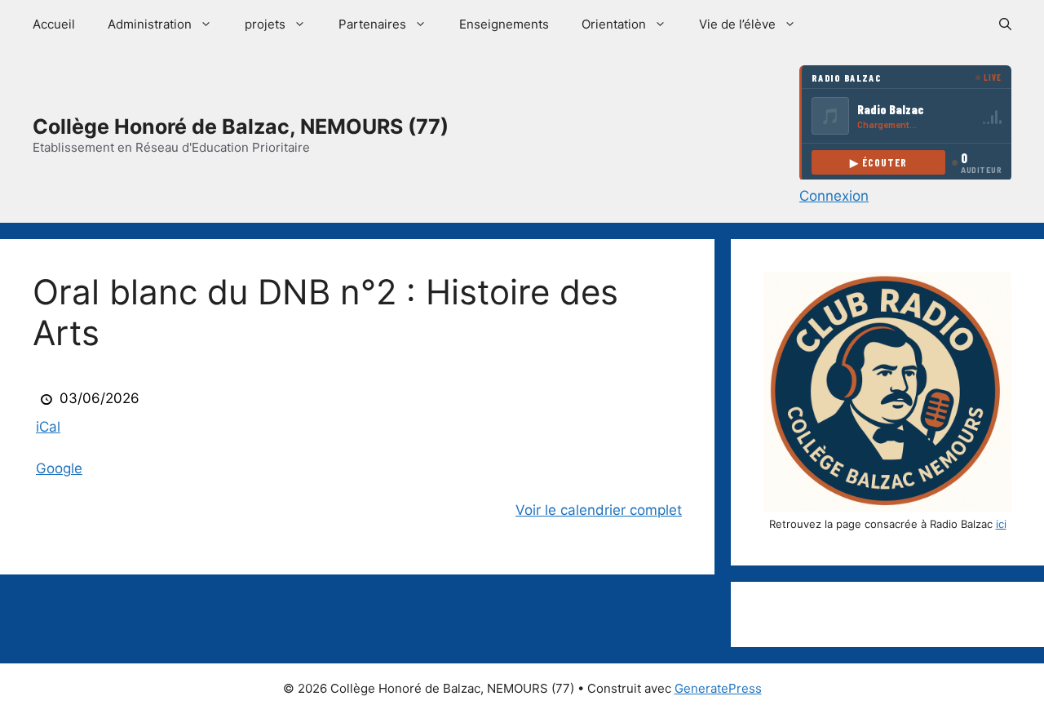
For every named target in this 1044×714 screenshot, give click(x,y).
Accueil (54, 24)
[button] (1005, 24)
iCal (48, 427)
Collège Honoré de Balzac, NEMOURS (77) (241, 126)
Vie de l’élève (737, 24)
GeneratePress (718, 688)
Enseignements (504, 24)
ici (1001, 523)
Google (59, 468)
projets (265, 24)
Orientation (614, 24)
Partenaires (372, 24)
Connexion (834, 196)
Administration (150, 24)
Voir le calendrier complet (598, 510)
